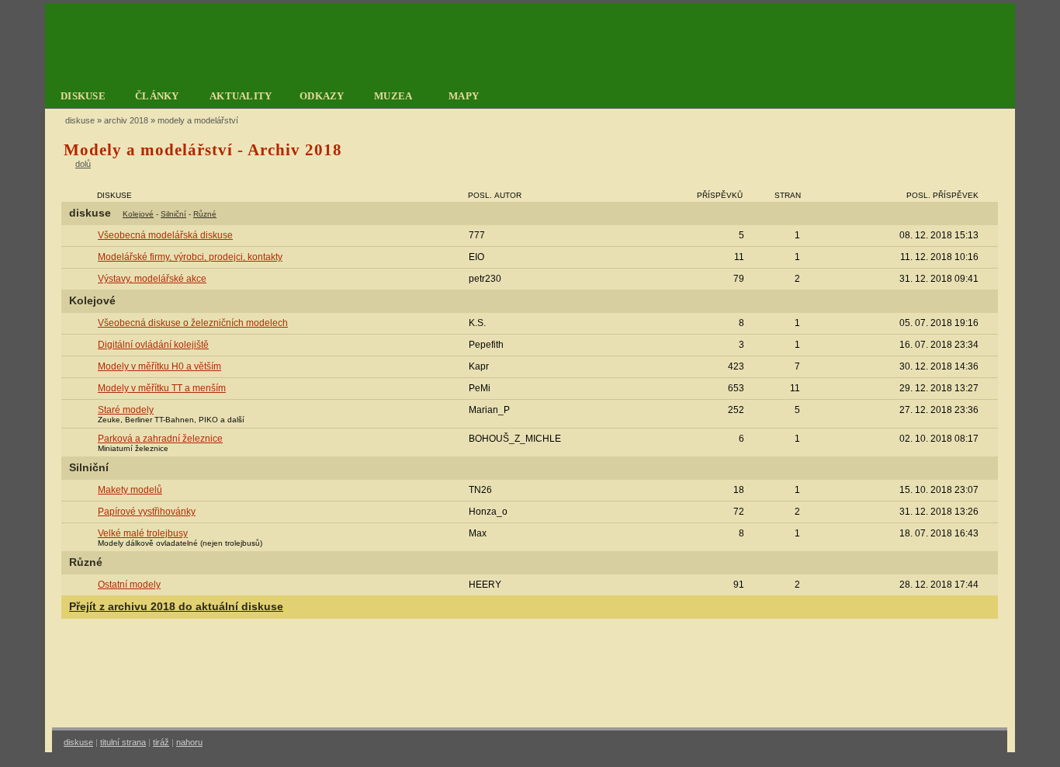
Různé (205, 214)
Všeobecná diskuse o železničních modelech (193, 323)
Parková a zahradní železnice (160, 438)
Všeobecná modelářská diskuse (165, 235)
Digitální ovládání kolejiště (153, 344)
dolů (83, 163)
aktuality (241, 96)
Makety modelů (130, 489)
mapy (464, 96)
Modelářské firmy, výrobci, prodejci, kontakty (190, 257)
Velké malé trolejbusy (143, 533)
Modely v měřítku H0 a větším (159, 366)
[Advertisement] (529, 677)
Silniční (173, 214)
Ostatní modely (129, 584)
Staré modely (126, 409)
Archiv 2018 (126, 120)
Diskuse (80, 120)
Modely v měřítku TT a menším (162, 388)
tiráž (161, 742)
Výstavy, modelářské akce (152, 278)
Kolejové (138, 214)
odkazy (322, 96)
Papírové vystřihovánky (147, 511)
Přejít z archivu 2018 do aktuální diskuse (176, 607)
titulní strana (123, 742)
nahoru (189, 742)
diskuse (83, 96)
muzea (393, 96)
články (157, 96)
